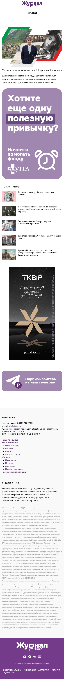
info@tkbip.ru (15, 426)
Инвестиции (10, 460)
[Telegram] (29, 656)
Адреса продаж (12, 454)
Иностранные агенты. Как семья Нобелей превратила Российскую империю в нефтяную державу (39, 209)
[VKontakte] (34, 656)
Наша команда (12, 446)
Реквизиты (10, 449)
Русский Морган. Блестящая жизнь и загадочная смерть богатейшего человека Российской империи (37, 253)
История (9, 463)
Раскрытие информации (14, 472)
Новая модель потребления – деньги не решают (36, 193)
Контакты (9, 451)
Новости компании (14, 469)
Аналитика (10, 466)
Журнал (6, 457)
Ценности (9, 673)
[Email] (39, 656)
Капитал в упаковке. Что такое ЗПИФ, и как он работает (39, 237)
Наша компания (10, 443)
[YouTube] (24, 656)
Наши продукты (10, 440)
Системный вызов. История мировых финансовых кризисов (35, 222)
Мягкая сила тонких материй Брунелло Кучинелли (32, 70)
